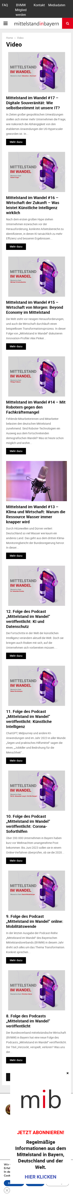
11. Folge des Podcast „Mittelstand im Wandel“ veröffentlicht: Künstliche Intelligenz (29, 719)
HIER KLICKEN (40, 1176)
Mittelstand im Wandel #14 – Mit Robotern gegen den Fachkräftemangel (35, 407)
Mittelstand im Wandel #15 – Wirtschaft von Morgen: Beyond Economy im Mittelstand (34, 307)
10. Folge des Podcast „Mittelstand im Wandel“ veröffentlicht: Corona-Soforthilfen (28, 824)
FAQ (5, 5)
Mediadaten (56, 5)
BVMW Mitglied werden (21, 10)
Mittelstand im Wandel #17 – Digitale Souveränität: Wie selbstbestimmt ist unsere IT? (33, 102)
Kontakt (39, 5)
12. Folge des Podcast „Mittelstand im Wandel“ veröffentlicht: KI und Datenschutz (28, 619)
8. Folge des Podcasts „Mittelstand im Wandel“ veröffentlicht (28, 1021)
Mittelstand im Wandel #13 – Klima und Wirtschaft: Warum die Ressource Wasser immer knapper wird (35, 514)
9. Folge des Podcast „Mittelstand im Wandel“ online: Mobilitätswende (34, 921)
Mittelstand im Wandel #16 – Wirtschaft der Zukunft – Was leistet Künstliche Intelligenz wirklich (32, 205)
